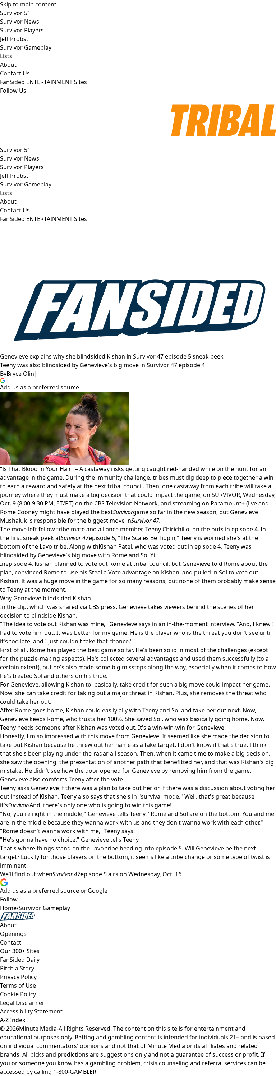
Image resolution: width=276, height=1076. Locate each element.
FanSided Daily (20, 960)
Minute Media (38, 1029)
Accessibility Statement (31, 1011)
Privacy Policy (18, 977)
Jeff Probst (14, 176)
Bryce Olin (20, 374)
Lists (6, 193)
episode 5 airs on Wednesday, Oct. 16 (130, 874)
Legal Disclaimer (22, 1003)
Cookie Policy (18, 994)
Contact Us (15, 210)
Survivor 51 (15, 150)
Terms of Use (18, 985)
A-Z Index (12, 1020)
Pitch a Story (17, 968)
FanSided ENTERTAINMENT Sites (43, 219)
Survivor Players (22, 167)
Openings (13, 934)
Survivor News (19, 158)
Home (8, 908)
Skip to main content (28, 4)
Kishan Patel (115, 546)
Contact (10, 942)
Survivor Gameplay (25, 184)
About (8, 201)
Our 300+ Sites (20, 951)
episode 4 (18, 564)
